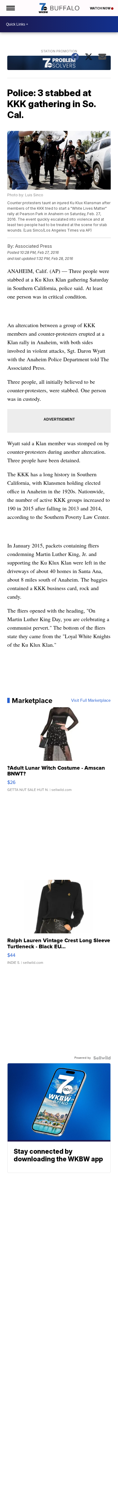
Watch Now (100, 8)
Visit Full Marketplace (91, 700)
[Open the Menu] (10, 8)
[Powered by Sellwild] (102, 1058)
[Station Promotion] (59, 63)
